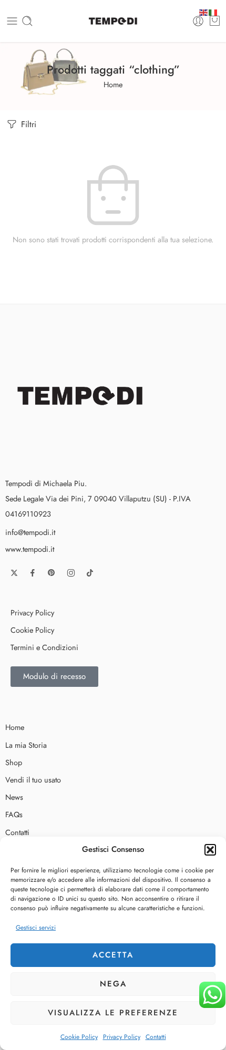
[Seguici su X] (14, 573)
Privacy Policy (121, 1037)
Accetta (113, 955)
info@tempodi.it (30, 532)
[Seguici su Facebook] (32, 573)
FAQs (14, 814)
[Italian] (213, 11)
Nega (113, 984)
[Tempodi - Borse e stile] (113, 21)
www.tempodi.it (29, 548)
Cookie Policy (79, 1037)
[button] (210, 850)
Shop (13, 762)
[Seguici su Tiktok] (90, 573)
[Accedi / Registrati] (198, 21)
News (14, 796)
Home (113, 84)
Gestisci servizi (36, 927)
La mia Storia (26, 744)
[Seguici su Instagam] (71, 573)
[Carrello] (215, 21)
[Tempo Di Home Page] (82, 394)
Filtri (27, 124)
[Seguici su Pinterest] (51, 573)
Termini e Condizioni (44, 647)
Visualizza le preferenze (113, 1012)
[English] (204, 11)
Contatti (156, 1037)
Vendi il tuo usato (33, 779)
